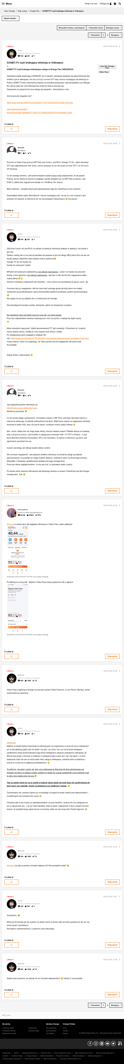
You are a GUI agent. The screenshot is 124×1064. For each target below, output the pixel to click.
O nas (65, 1028)
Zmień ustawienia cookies (62, 1053)
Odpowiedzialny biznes (30, 1053)
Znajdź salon (32, 1028)
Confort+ (5, 1056)
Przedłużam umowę (9, 1031)
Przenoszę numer (8, 1028)
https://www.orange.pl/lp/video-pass (22, 408)
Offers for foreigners (49, 1059)
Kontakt (65, 1031)
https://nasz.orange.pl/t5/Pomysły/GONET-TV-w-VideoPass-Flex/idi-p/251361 (40, 103)
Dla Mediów (50, 1033)
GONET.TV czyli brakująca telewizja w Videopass (35, 62)
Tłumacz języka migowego (104, 1053)
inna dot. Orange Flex (107, 67)
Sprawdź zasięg (33, 1031)
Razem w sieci (46, 1053)
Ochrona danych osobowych (11, 1059)
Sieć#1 (16, 1053)
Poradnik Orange (17, 1056)
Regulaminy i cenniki (9, 1033)
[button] (119, 46)
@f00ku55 (11, 743)
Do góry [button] (7, 1015)
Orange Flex (34, 11)
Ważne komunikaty (46, 1056)
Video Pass (103, 72)
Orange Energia (31, 1056)
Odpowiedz (112, 129)
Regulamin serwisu (62, 1056)
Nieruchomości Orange (32, 1059)
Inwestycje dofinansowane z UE (70, 1059)
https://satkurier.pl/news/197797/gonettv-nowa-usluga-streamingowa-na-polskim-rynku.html (50, 338)
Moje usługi (22, 11)
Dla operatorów (51, 1028)
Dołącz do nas (91, 4)
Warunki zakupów (78, 1056)
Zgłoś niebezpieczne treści (83, 1053)
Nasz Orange (9, 11)
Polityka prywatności (94, 1056)
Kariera (65, 1033)
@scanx (10, 524)
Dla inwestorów (51, 1031)
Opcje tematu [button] (10, 18)
